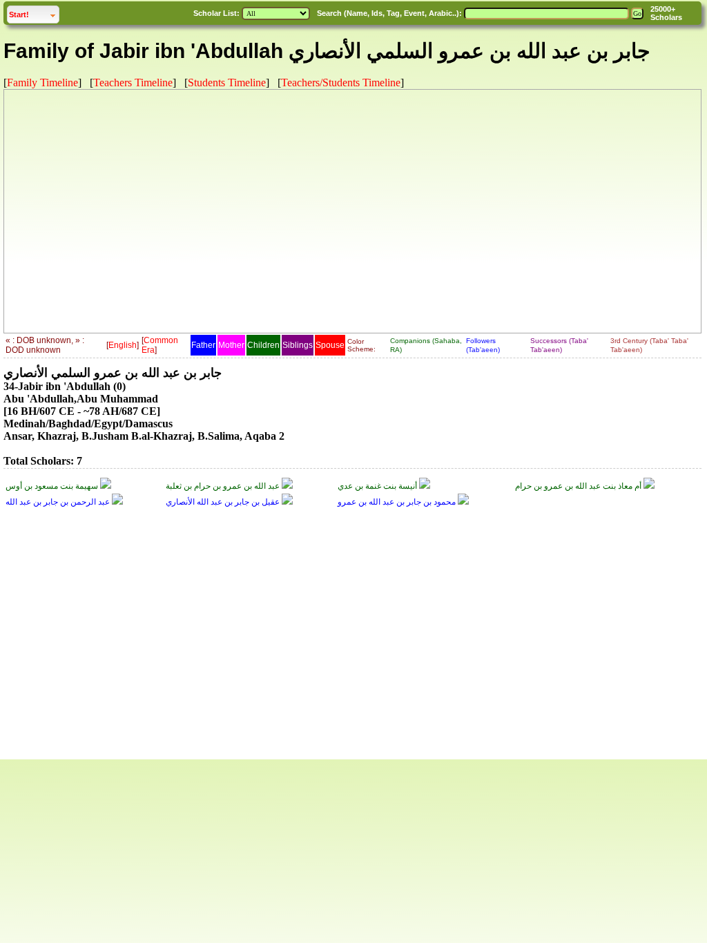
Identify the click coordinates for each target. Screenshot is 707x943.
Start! (34, 14)
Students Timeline (227, 82)
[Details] (105, 486)
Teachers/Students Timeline (340, 82)
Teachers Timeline (133, 82)
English (122, 345)
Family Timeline (42, 82)
